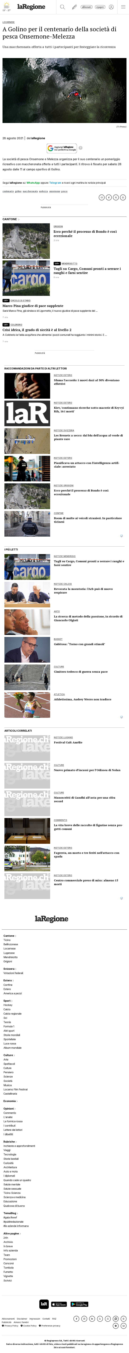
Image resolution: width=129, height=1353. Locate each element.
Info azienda (10, 1250)
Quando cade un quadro (17, 1180)
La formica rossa (12, 1121)
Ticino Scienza (11, 1192)
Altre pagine (11, 1233)
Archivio (8, 1242)
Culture (8, 1055)
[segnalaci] (75, 7)
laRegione (38, 138)
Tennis (7, 1022)
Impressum (35, 1319)
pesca (64, 191)
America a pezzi (12, 993)
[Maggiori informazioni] (80, 148)
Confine (7, 984)
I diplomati (9, 1175)
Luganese (9, 952)
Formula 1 (8, 1026)
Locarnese (9, 948)
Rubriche (9, 1141)
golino (18, 191)
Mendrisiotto (10, 957)
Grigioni (7, 961)
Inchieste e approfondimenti (19, 1145)
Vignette (8, 1276)
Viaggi (6, 1150)
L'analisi (7, 1117)
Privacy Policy (11, 1326)
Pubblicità (6, 1322)
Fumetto (8, 1271)
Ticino (7, 940)
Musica (7, 1085)
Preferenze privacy (50, 1326)
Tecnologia (9, 1154)
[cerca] (62, 7)
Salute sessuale (12, 1188)
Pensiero (8, 1072)
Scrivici (7, 1280)
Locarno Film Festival (15, 1089)
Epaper (100, 7)
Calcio (7, 1009)
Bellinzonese (10, 944)
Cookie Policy (29, 1326)
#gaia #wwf (10, 1217)
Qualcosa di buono (14, 1205)
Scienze (8, 1076)
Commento (9, 1112)
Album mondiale (12, 1047)
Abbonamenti (8, 1319)
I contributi (9, 1125)
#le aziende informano (16, 1225)
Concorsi (8, 1263)
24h (5, 1237)
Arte (5, 1059)
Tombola (8, 1267)
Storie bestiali (11, 1158)
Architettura (10, 1167)
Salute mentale (11, 1184)
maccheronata (30, 191)
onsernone (54, 191)
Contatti (46, 1319)
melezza (43, 191)
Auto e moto (10, 1171)
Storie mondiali (11, 1035)
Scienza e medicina (14, 1197)
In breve (8, 1246)
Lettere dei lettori (12, 1129)
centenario (8, 191)
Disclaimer (22, 1319)
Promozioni (10, 1259)
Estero (7, 980)
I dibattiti (8, 1134)
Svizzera (9, 968)
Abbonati (86, 7)
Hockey (7, 1005)
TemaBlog (10, 1213)
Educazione (10, 1201)
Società (7, 1080)
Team (6, 1254)
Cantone (9, 935)
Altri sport (8, 1030)
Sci (5, 1017)
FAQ (54, 1319)
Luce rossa (9, 1043)
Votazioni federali (13, 973)
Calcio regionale (12, 1013)
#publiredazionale (13, 1221)
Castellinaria (10, 1093)
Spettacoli (9, 1063)
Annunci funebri (21, 1322)
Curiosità (8, 1163)
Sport (7, 1000)
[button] (76, 1319)
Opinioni (8, 1108)
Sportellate (9, 1039)
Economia (9, 1101)
